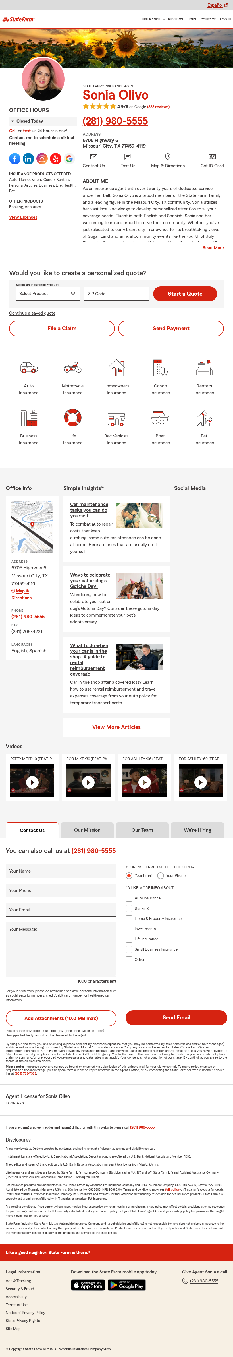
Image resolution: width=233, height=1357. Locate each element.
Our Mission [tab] (87, 830)
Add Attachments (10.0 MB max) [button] (61, 1018)
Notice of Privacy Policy (25, 1313)
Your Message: (23, 929)
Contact (208, 19)
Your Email (19, 910)
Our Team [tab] (142, 830)
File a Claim (62, 328)
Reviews (175, 19)
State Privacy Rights (23, 1321)
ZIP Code (96, 294)
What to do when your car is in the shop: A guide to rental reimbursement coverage (89, 659)
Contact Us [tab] (32, 830)
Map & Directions (21, 594)
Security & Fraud (20, 1289)
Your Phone (20, 890)
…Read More (211, 247)
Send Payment (171, 328)
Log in (225, 19)
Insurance (151, 19)
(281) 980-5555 (115, 121)
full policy (172, 1189)
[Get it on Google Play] (127, 1285)
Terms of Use (17, 1305)
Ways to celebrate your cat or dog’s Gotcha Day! (90, 580)
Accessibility (16, 1297)
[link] (18, 19)
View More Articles (116, 727)
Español (215, 5)
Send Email (176, 1018)
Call (13, 131)
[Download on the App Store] (88, 1285)
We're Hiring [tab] (197, 830)
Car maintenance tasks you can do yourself (89, 510)
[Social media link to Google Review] (69, 158)
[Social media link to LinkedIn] (28, 158)
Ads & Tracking (18, 1281)
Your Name (20, 871)
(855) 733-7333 (25, 1073)
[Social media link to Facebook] (14, 158)
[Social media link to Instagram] (42, 158)
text (27, 131)
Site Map (13, 1329)
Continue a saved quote (32, 313)
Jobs (192, 19)
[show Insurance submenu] (162, 19)
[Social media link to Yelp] (55, 158)
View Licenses (23, 217)
